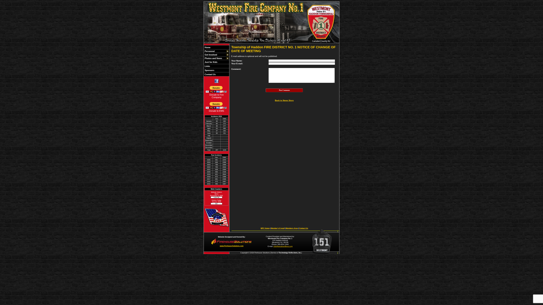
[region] (216, 60)
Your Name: (236, 61)
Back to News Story (284, 100)
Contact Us (303, 228)
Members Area (292, 228)
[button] (215, 51)
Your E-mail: (237, 63)
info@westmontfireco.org (283, 246)
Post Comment (284, 90)
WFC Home (265, 228)
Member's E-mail (278, 228)
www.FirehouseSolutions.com (232, 246)
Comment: (236, 69)
